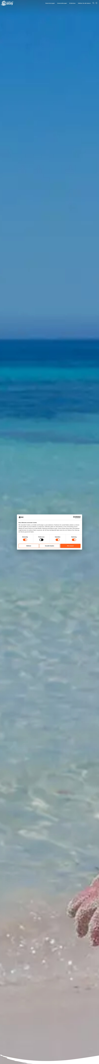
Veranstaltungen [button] (62, 3)
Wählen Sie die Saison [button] (84, 3)
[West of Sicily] (7, 3)
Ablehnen (28, 545)
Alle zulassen (70, 545)
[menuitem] (50, 3)
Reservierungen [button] (50, 3)
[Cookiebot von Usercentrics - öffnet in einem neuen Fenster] (74, 517)
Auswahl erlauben (49, 545)
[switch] (41, 540)
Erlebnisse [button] (72, 3)
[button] (97, 3)
